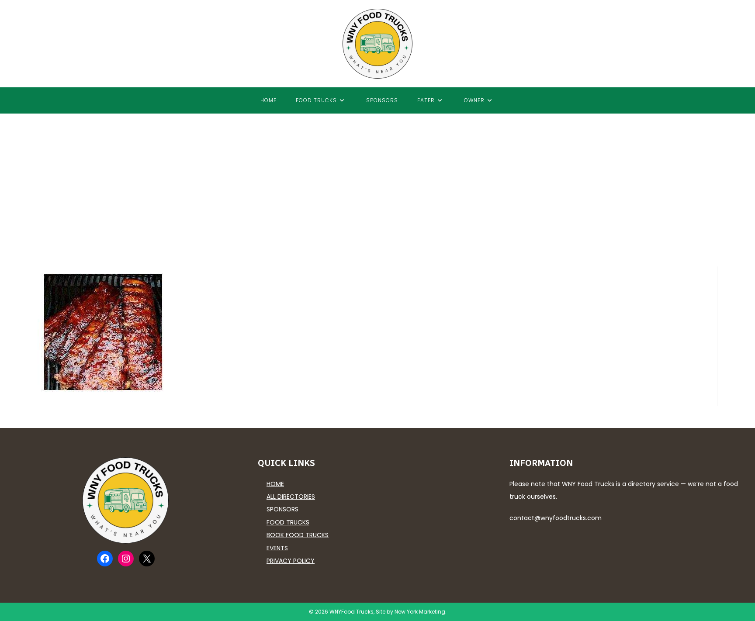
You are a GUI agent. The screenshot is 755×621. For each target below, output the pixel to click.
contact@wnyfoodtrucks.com (555, 518)
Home (275, 484)
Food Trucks (288, 522)
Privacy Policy (291, 560)
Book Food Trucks (298, 535)
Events (277, 548)
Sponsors (282, 509)
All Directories (291, 496)
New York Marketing (420, 611)
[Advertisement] (377, 179)
